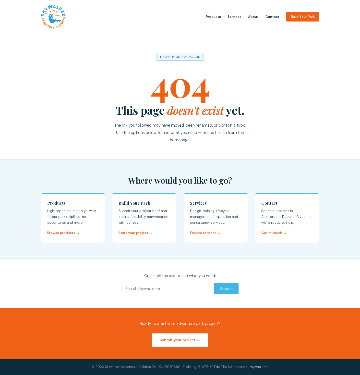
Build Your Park (303, 16)
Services (234, 16)
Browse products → (63, 233)
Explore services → (205, 233)
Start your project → (136, 233)
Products (213, 16)
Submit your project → (180, 340)
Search (226, 288)
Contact (272, 16)
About (253, 16)
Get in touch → (274, 233)
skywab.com (259, 367)
